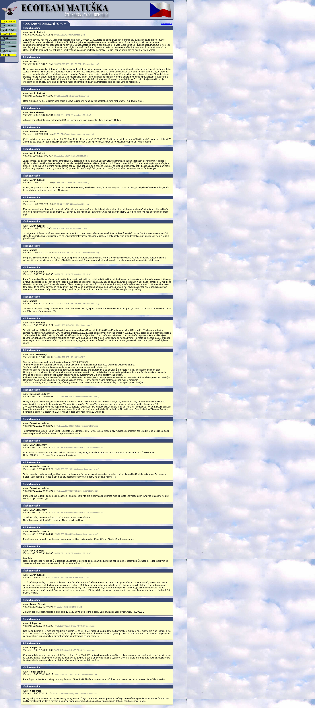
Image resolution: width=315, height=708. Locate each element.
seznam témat (166, 23)
